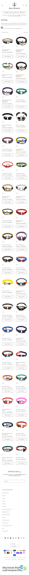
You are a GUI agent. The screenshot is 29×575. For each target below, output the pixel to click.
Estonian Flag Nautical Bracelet (7, 433)
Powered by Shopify (13, 557)
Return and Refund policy (7, 525)
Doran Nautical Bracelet (20, 386)
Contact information (21, 559)
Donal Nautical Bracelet (6, 386)
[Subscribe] (24, 481)
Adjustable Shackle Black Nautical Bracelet (20, 50)
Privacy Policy (5, 522)
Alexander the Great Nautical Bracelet (7, 126)
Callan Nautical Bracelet (6, 290)
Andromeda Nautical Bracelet (7, 149)
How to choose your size (7, 509)
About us (4, 503)
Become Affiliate (5, 492)
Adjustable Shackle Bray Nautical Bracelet (7, 75)
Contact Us (4, 506)
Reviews (3, 495)
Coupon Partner (5, 531)
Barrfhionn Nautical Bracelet (20, 196)
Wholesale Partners (6, 512)
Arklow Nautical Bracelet (20, 173)
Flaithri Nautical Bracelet (20, 457)
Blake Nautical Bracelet (19, 220)
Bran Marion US (7, 557)
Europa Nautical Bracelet (20, 433)
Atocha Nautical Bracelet (6, 196)
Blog (3, 528)
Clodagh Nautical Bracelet (6, 338)
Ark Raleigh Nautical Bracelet (7, 173)
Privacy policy (24, 557)
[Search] (23, 5)
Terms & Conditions (6, 520)
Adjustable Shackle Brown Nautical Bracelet (20, 75)
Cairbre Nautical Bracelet (6, 267)
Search (3, 501)
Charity (3, 498)
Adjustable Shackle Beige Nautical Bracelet (6, 50)
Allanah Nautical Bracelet (20, 125)
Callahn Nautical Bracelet (20, 267)
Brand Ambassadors (6, 514)
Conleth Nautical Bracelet (6, 362)
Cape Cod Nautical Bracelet (20, 290)
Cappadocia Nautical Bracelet (7, 315)
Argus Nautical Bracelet (20, 149)
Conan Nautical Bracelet (20, 338)
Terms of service (8, 559)
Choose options (7, 56)
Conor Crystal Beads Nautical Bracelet (20, 363)
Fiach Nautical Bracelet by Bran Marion (7, 458)
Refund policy (19, 557)
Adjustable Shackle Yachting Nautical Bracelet (6, 100)
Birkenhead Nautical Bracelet (7, 220)
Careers (3, 517)
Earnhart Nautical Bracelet (20, 409)
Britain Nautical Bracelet (20, 244)
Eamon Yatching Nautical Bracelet (6, 410)
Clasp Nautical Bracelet (19, 315)
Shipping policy (14, 559)
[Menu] (2, 5)
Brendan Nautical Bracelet (6, 244)
